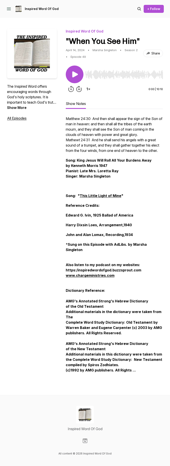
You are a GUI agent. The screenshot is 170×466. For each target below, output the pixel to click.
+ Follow (153, 9)
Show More (17, 107)
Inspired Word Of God (42, 9)
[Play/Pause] (74, 74)
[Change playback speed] (88, 89)
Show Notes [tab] (76, 103)
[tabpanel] (114, 246)
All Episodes (17, 118)
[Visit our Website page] (85, 441)
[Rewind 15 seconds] (71, 89)
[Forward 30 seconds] (79, 89)
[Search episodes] (139, 9)
